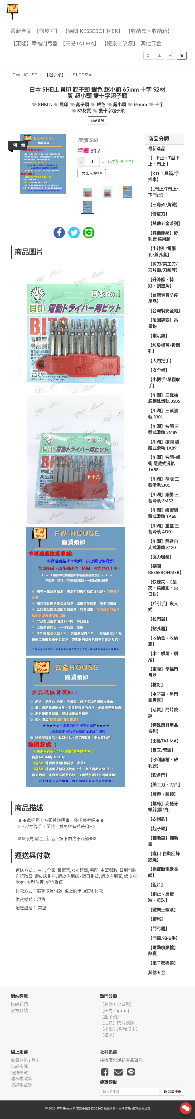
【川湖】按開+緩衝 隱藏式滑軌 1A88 (164, 464)
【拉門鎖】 (159, 619)
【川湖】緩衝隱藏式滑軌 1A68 (163, 513)
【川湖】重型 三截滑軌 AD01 (163, 529)
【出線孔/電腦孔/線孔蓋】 (162, 252)
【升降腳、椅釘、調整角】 (161, 283)
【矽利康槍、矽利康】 (163, 763)
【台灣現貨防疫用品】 (163, 298)
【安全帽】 (159, 370)
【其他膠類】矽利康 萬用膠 (163, 236)
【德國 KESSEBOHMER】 (93, 31)
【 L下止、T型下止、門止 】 (164, 161)
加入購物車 (94, 173)
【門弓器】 (159, 929)
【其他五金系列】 (165, 224)
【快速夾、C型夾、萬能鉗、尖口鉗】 (163, 588)
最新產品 (21, 31)
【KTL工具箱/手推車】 (163, 177)
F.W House (25, 75)
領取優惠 (174, 1092)
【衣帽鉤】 (159, 819)
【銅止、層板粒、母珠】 (161, 897)
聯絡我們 (19, 1004)
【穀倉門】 (159, 775)
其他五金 (151, 43)
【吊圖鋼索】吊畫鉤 (163, 323)
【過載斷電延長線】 (163, 872)
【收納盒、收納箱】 (149, 31)
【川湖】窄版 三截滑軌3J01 (163, 482)
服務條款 (19, 1072)
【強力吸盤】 (161, 557)
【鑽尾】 (156, 919)
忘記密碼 (19, 1066)
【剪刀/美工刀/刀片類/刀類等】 (164, 267)
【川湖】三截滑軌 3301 (163, 414)
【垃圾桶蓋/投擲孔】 (164, 349)
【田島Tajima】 (79, 43)
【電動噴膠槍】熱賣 (163, 951)
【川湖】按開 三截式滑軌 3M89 (163, 430)
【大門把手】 (161, 361)
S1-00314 (82, 75)
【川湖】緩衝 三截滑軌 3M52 (163, 498)
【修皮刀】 (47, 31)
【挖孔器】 (159, 629)
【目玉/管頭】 (162, 750)
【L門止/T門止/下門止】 (163, 192)
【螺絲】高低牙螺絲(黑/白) (163, 807)
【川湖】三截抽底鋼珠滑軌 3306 (164, 398)
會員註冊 (19, 1060)
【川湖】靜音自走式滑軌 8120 (163, 545)
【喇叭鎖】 (159, 336)
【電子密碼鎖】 (163, 963)
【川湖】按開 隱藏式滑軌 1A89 (163, 445)
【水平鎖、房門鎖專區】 (163, 697)
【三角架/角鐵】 (164, 205)
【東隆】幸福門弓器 (34, 43)
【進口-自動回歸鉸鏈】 (164, 857)
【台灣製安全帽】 (165, 311)
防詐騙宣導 (21, 1085)
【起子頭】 (55, 75)
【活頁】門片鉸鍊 (163, 713)
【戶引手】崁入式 (163, 607)
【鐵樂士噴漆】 (120, 43)
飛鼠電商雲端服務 (133, 1108)
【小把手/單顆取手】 (164, 383)
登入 (35, 1060)
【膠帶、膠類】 (163, 794)
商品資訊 (97, 120)
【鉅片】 (156, 885)
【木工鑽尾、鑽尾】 (163, 657)
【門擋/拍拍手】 (164, 938)
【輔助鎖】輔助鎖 (163, 841)
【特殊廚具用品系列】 (163, 728)
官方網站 (19, 1010)
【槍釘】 (156, 685)
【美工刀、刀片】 (165, 785)
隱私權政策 (21, 1078)
